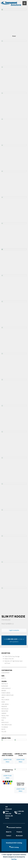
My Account (19, 835)
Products (19, 832)
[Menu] (24, 3)
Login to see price (14, 630)
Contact (8, 835)
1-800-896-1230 (11, 639)
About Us (8, 832)
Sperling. (14, 859)
